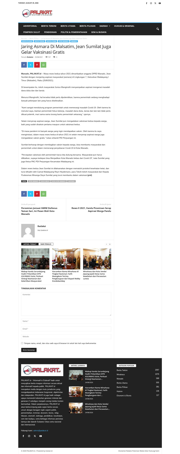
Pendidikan (50, 32)
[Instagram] (151, 3)
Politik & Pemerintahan (74, 32)
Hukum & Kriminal (124, 26)
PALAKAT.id (31, 451)
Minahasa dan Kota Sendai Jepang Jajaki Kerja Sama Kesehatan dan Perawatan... (97, 406)
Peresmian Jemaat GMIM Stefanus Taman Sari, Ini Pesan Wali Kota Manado (39, 211)
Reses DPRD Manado (59, 181)
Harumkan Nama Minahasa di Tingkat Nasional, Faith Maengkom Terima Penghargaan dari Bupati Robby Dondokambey (66, 276)
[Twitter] (155, 3)
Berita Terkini (48, 26)
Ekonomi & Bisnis (124, 396)
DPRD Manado (63, 41)
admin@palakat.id (40, 431)
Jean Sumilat (45, 181)
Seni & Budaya (98, 32)
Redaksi (30, 57)
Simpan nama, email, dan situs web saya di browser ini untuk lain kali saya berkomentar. (60, 343)
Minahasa (121, 374)
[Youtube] (159, 3)
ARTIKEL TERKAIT (29, 244)
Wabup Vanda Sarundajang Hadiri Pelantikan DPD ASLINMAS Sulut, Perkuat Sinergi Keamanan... (97, 375)
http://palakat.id (43, 230)
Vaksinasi (71, 181)
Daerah (104, 26)
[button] (158, 29)
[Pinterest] (37, 65)
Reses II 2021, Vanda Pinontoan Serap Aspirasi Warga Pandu (91, 209)
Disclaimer (122, 451)
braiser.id (49, 451)
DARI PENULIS (45, 244)
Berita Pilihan (87, 26)
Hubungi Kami (154, 451)
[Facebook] (146, 3)
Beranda (24, 38)
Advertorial (30, 26)
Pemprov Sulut (31, 32)
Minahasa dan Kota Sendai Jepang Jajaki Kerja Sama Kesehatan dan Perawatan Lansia (94, 275)
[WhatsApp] (43, 65)
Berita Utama (68, 26)
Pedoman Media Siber (140, 451)
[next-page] (109, 244)
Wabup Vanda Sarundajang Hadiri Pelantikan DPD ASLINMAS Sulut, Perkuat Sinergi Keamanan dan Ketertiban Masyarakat (33, 276)
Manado (74, 41)
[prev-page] (106, 244)
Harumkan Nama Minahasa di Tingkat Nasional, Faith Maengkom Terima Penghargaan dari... (97, 391)
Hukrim (119, 391)
